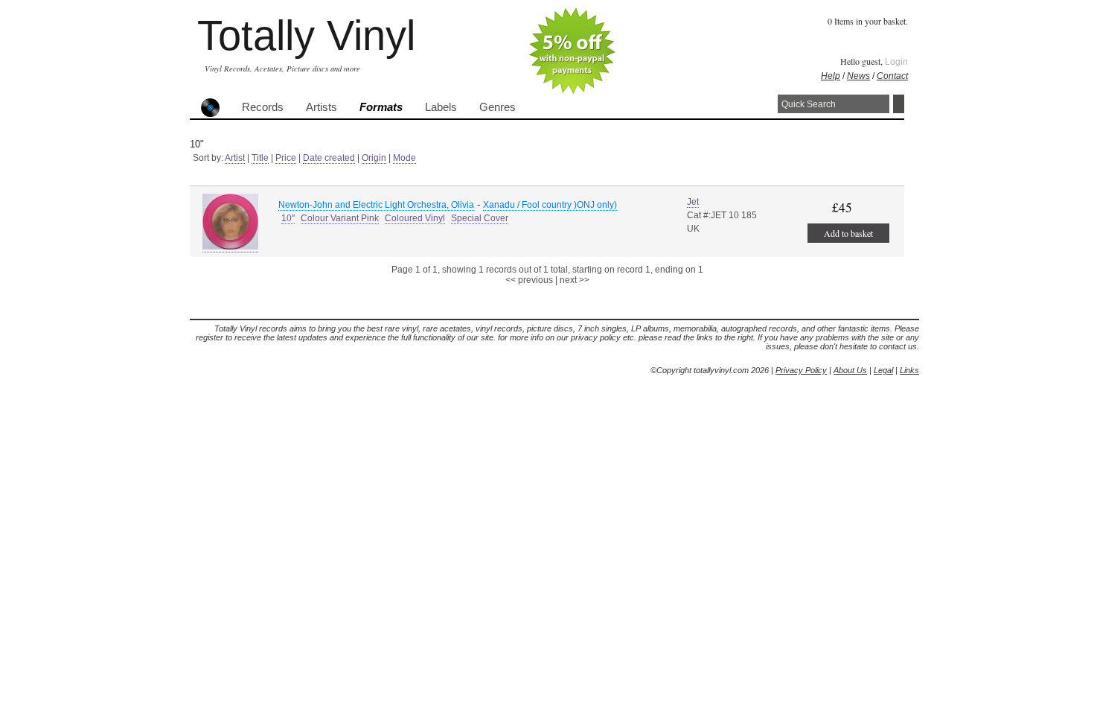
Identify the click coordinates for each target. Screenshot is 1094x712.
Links (909, 370)
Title (260, 158)
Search (898, 104)
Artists (321, 107)
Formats (381, 107)
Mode (404, 158)
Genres (497, 107)
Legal (883, 370)
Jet (693, 202)
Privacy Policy (801, 370)
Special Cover (479, 218)
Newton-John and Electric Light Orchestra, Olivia (376, 205)
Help (830, 76)
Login (896, 62)
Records (263, 107)
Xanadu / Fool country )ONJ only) (550, 205)
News (858, 76)
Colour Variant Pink (340, 218)
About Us (850, 370)
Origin (374, 158)
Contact (892, 76)
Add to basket (848, 233)
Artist (235, 158)
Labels (441, 107)
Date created (329, 158)
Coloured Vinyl (415, 218)
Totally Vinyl (306, 35)
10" (288, 218)
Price (285, 158)
